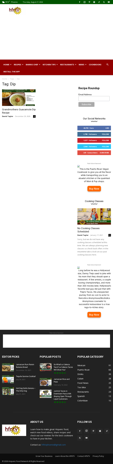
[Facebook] (79, 2)
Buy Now (94, 188)
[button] (107, 64)
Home (6, 64)
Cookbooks (95, 64)
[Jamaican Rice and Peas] (45, 382)
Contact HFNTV (83, 456)
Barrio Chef (32, 64)
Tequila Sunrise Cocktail (26, 376)
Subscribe (104, 153)
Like (107, 128)
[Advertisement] (76, 10)
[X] (104, 2)
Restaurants (67, 64)
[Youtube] (109, 2)
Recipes (17, 64)
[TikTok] (99, 2)
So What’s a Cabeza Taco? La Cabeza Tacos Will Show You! (63, 367)
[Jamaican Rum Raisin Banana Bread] (8, 367)
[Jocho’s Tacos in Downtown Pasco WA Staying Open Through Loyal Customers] (45, 394)
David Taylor (7, 116)
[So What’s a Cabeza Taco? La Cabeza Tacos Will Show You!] (45, 367)
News (81, 64)
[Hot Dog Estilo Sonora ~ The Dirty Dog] (8, 391)
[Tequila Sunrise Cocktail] (8, 379)
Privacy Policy (98, 456)
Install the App (11, 71)
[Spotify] (94, 2)
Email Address (85, 94)
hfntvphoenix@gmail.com (54, 444)
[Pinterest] (89, 2)
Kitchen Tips (49, 64)
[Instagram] (84, 2)
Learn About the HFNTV (65, 456)
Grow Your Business (44, 456)
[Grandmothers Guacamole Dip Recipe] (19, 97)
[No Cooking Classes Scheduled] (94, 216)
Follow (105, 134)
